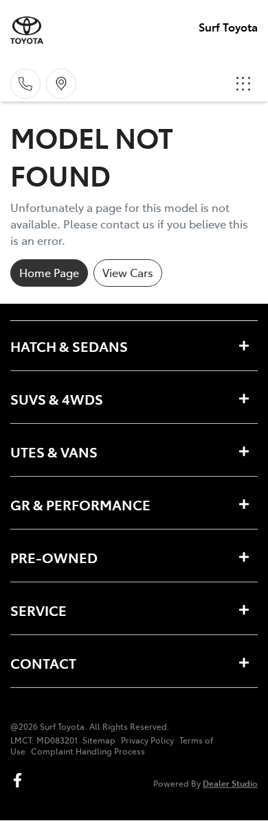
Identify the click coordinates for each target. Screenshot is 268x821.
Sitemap (98, 740)
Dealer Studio (230, 783)
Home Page (49, 272)
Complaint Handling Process (88, 751)
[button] (243, 83)
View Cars (127, 272)
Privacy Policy (147, 740)
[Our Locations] (61, 84)
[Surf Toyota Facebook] (20, 780)
